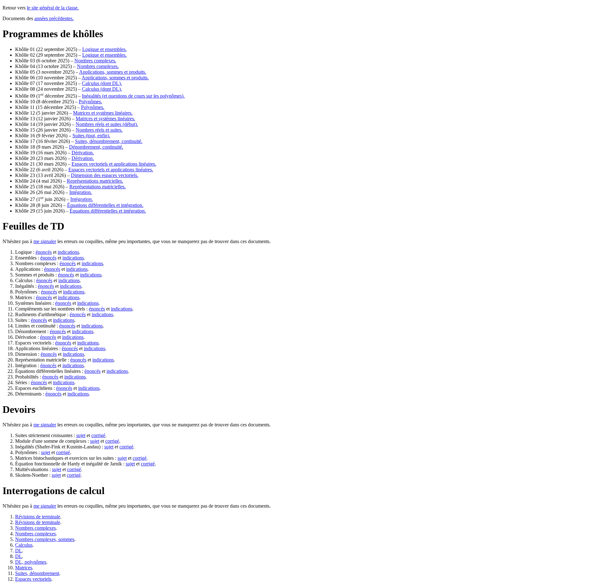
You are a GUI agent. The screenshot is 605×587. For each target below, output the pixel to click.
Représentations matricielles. (95, 181)
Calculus (23, 545)
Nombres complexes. (95, 60)
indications (68, 252)
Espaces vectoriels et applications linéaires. (114, 164)
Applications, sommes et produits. (112, 72)
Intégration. (80, 192)
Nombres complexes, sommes (44, 539)
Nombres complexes (35, 528)
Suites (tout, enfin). (91, 135)
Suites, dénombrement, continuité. (108, 141)
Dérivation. (83, 152)
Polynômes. (90, 101)
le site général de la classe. (53, 7)
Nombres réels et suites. (99, 130)
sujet (80, 435)
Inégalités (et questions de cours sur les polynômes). (133, 96)
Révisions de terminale (37, 516)
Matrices (23, 567)
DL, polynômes (30, 562)
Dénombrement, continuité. (96, 147)
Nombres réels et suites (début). (107, 124)
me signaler (44, 241)
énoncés (44, 252)
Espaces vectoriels (33, 579)
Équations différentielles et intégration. (105, 205)
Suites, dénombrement (37, 573)
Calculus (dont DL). (102, 83)
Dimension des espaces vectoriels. (104, 175)
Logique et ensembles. (104, 49)
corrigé (98, 435)
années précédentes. (54, 18)
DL (18, 550)
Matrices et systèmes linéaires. (103, 113)
